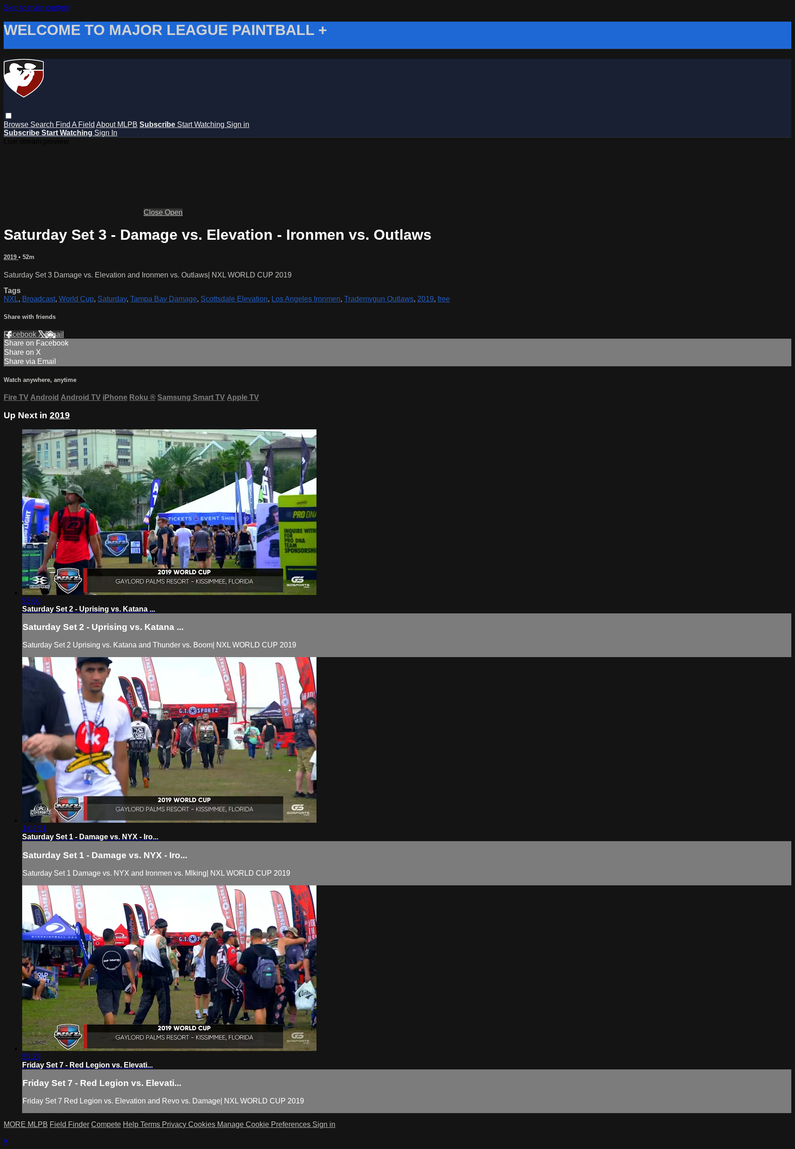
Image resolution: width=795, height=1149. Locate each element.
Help (131, 1124)
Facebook (21, 334)
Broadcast (38, 299)
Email (54, 334)
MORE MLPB (26, 1124)
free (444, 299)
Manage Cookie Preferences (264, 1124)
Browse (17, 124)
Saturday (112, 299)
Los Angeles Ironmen (305, 299)
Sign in (237, 124)
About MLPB (117, 124)
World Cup (76, 299)
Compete (106, 1124)
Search (43, 124)
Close (154, 212)
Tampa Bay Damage (163, 299)
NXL (11, 299)
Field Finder (69, 1124)
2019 (11, 257)
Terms (151, 1124)
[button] (9, 116)
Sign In (105, 133)
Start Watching (201, 124)
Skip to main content (37, 8)
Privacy (175, 1124)
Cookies (202, 1124)
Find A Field (75, 124)
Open (174, 212)
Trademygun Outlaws (379, 299)
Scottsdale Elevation (234, 299)
